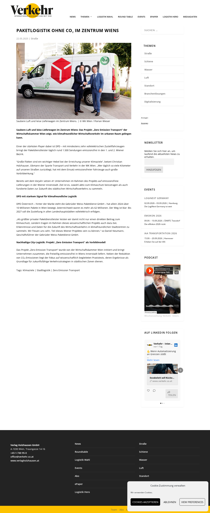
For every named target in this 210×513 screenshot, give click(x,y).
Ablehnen (170, 502)
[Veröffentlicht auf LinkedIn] (176, 345)
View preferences (192, 502)
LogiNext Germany (156, 198)
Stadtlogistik (43, 270)
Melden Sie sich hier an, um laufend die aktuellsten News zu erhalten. (162, 154)
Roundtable (81, 451)
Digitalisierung (152, 101)
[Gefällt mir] (148, 393)
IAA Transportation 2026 (160, 233)
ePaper (154, 16)
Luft (146, 77)
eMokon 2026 (153, 215)
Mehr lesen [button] (153, 360)
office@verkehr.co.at (22, 456)
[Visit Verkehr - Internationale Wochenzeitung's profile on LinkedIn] (149, 345)
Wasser (148, 69)
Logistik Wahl (105, 16)
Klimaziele (28, 270)
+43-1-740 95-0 (18, 452)
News (73, 16)
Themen (85, 16)
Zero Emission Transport (66, 270)
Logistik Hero (170, 16)
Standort (149, 85)
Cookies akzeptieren (145, 502)
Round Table (125, 16)
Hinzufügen (153, 169)
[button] (144, 370)
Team (114, 509)
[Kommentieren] (153, 393)
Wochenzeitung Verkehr (157, 315)
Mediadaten (190, 16)
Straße (34, 38)
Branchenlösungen (154, 93)
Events (141, 16)
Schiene (148, 61)
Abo (77, 476)
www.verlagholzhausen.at (24, 460)
